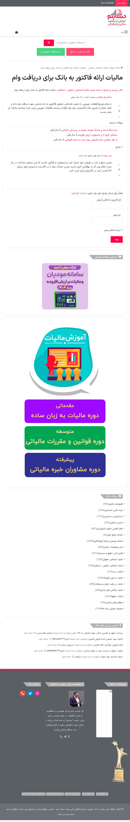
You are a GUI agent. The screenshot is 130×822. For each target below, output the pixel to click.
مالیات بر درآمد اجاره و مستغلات (108, 584)
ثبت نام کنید (77, 193)
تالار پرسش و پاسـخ (80, 52)
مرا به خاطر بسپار (112, 230)
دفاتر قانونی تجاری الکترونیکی (109, 528)
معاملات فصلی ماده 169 (112, 608)
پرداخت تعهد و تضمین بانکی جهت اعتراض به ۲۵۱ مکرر (97, 633)
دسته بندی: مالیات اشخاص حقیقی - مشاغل (79, 90)
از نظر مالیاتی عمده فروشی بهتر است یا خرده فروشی (91, 140)
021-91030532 (107, 3)
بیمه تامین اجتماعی (114, 510)
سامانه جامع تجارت (114, 535)
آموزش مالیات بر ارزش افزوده (34, 794)
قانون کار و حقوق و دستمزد (110, 553)
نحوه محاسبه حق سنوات (112, 656)
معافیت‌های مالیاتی (114, 602)
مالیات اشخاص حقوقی (113, 559)
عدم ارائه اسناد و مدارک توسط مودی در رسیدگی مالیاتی (89, 130)
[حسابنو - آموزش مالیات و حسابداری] (117, 18)
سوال (112, 68)
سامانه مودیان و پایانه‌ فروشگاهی (108, 541)
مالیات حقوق (117, 596)
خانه (118, 68)
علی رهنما (107, 155)
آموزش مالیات (102, 794)
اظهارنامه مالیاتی (115, 504)
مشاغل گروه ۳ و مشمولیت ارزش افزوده (97, 135)
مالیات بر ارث (117, 571)
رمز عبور (117, 215)
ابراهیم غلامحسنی (45, 633)
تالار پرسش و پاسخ (113, 90)
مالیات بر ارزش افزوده (113, 578)
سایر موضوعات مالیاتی (113, 547)
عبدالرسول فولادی (104, 97)
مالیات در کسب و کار (55, 794)
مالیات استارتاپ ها (72, 794)
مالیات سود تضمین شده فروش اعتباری (106, 639)
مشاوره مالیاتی (88, 794)
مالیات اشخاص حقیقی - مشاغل (94, 68)
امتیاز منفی (119, 117)
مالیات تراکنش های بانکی (112, 590)
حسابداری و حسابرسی (113, 516)
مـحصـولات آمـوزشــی (51, 52)
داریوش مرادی (67, 645)
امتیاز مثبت (119, 105)
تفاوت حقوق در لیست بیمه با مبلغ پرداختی (103, 651)
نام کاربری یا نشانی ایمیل (109, 200)
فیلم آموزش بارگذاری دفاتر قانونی (108, 645)
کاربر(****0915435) (60, 639)
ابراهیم (78, 656)
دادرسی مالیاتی (116, 522)
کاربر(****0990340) (55, 651)
